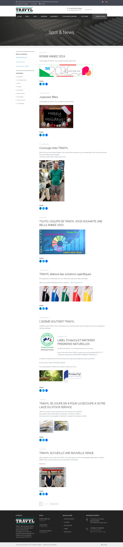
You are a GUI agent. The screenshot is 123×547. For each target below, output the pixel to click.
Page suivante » (54, 504)
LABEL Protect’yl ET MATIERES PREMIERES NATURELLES (76, 342)
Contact (34, 4)
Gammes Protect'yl (69, 519)
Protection (20, 90)
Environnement (68, 525)
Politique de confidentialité (49, 544)
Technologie (20, 103)
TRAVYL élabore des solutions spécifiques (65, 274)
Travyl (18, 544)
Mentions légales (36, 544)
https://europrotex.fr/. (76, 282)
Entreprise (20, 76)
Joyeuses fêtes (48, 97)
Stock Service (21, 100)
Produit (19, 87)
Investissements (21, 80)
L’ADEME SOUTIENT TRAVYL (56, 321)
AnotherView (24, 544)
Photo (18, 83)
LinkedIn (43, 4)
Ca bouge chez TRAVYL (53, 148)
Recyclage (20, 97)
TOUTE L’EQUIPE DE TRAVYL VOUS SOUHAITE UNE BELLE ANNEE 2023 (70, 223)
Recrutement (21, 93)
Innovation (67, 522)
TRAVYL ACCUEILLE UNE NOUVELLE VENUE (66, 453)
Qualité (66, 528)
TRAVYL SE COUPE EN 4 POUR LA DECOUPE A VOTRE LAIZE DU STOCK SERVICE (72, 405)
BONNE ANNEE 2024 (52, 56)
